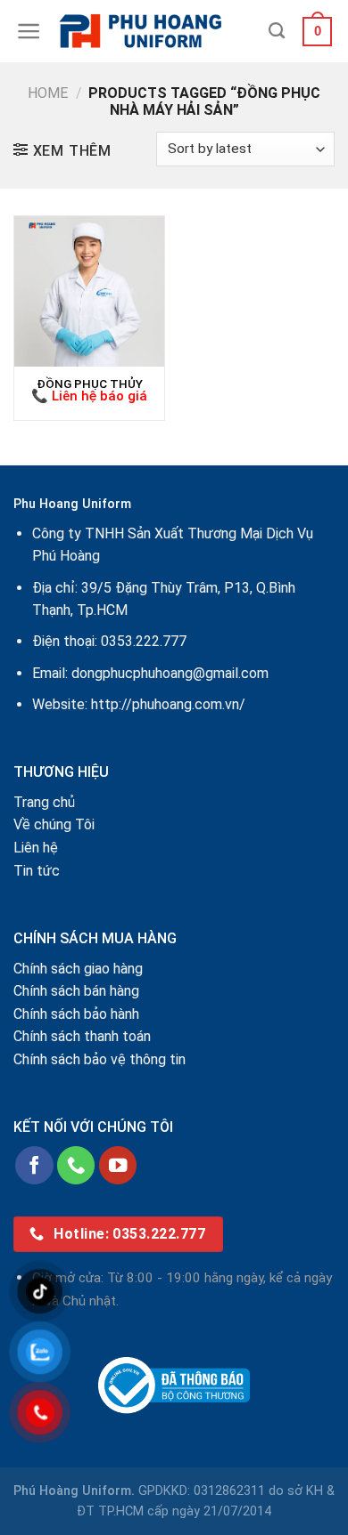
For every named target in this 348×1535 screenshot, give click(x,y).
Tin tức (36, 870)
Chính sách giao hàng (78, 968)
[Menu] (29, 31)
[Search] (276, 31)
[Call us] (76, 1165)
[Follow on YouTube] (118, 1165)
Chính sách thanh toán (82, 1036)
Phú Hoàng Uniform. (74, 1491)
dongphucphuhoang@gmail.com (170, 673)
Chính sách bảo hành (76, 1014)
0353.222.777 (143, 641)
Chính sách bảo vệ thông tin (99, 1059)
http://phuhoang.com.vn (165, 704)
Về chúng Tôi (54, 824)
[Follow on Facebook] (34, 1165)
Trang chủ (44, 802)
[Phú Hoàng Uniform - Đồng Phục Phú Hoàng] (155, 31)
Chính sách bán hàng (76, 990)
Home (48, 93)
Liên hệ (35, 847)
